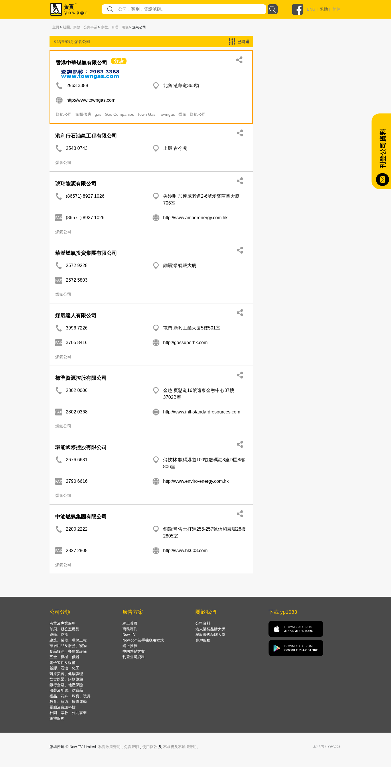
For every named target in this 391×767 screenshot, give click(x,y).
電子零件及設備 (63, 662)
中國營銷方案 (134, 651)
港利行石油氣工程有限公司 (86, 136)
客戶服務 (203, 640)
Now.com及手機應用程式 (143, 640)
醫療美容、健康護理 (66, 674)
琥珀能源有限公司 (75, 184)
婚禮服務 (57, 718)
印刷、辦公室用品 (64, 629)
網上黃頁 (130, 623)
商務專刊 (130, 629)
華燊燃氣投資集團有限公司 (86, 253)
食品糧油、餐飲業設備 (68, 651)
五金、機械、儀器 (64, 657)
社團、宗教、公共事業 (80, 27)
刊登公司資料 (134, 657)
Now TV (129, 634)
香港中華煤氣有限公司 (81, 63)
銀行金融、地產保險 (66, 685)
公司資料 (203, 623)
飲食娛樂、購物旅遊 (66, 679)
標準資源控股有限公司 (81, 378)
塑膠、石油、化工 (64, 668)
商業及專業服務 (63, 623)
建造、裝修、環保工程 (68, 640)
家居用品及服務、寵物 (68, 646)
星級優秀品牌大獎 (210, 634)
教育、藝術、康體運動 (68, 701)
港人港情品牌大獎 (210, 629)
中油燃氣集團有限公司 (81, 516)
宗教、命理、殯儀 (115, 27)
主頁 (55, 27)
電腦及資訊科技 (63, 707)
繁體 (324, 9)
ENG (311, 9)
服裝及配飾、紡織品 (66, 690)
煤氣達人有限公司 (75, 315)
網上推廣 (130, 646)
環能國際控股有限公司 (81, 447)
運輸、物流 (59, 634)
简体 (337, 9)
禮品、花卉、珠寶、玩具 (70, 696)
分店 (119, 61)
